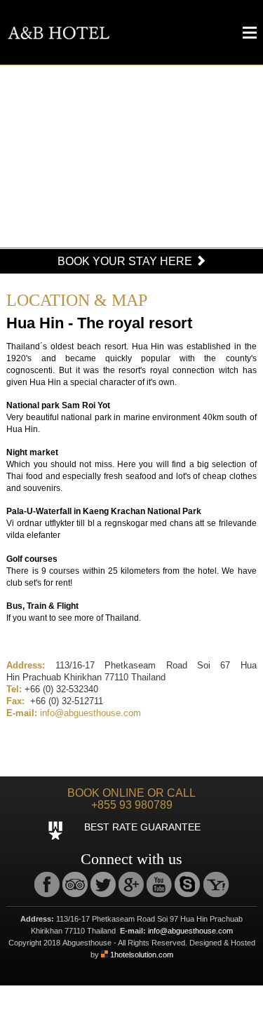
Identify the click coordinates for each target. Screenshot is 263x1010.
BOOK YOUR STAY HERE (126, 261)
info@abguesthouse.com (90, 713)
